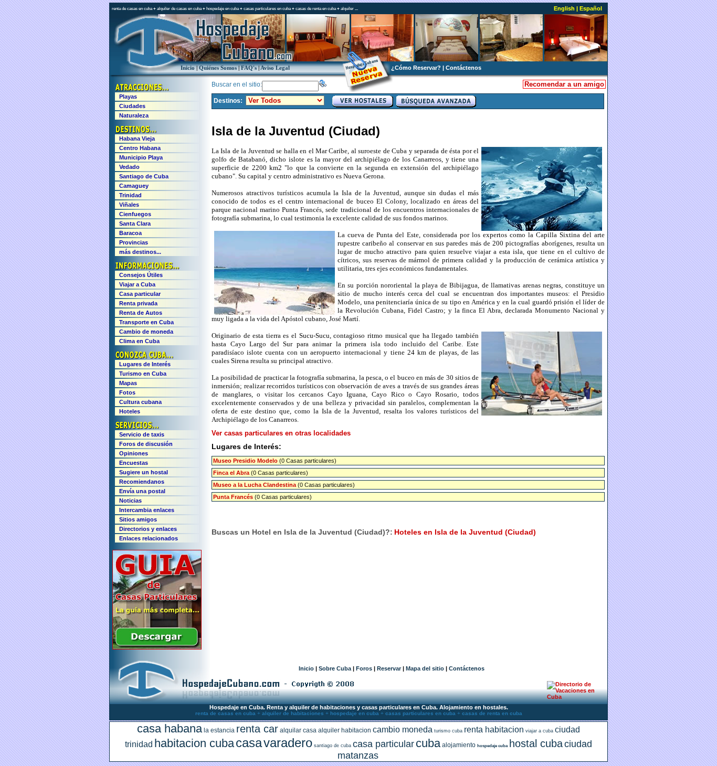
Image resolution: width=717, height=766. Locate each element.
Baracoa (130, 233)
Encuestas (133, 463)
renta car (257, 729)
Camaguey (134, 186)
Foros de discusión (146, 444)
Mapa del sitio (425, 668)
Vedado (129, 167)
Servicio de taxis (141, 434)
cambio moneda (403, 729)
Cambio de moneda (146, 331)
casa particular (383, 744)
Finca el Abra (231, 473)
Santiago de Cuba (143, 176)
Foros (364, 668)
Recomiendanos (141, 481)
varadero (287, 743)
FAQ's (249, 68)
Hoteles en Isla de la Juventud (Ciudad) (465, 532)
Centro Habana (140, 148)
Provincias (133, 242)
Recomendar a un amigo (564, 84)
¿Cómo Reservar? (416, 68)
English (564, 8)
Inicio (188, 68)
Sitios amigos (138, 519)
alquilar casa (298, 730)
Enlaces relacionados (148, 538)
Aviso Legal (275, 68)
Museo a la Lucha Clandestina (254, 485)
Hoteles (129, 411)
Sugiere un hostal (143, 472)
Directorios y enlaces (148, 529)
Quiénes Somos (218, 68)
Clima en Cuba (139, 341)
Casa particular (140, 294)
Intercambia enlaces (146, 510)
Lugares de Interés (145, 364)
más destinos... (140, 252)
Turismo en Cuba (142, 373)
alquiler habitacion (344, 730)
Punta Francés (233, 497)
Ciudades (132, 106)
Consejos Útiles (141, 275)
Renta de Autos (140, 313)
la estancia (219, 730)
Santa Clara (135, 223)
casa (249, 743)
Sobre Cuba (335, 668)
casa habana (169, 728)
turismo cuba (448, 730)
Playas (128, 96)
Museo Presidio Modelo (245, 461)
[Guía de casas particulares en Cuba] (157, 647)
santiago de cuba (332, 745)
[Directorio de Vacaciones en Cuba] (572, 697)
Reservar (389, 668)
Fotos (127, 392)
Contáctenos (463, 68)
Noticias (130, 500)
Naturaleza (134, 115)
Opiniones (133, 453)
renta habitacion (494, 729)
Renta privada (138, 303)
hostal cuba (536, 743)
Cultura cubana (140, 402)
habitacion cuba (194, 743)
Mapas (128, 383)
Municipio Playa (141, 157)
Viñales (129, 204)
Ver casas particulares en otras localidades (281, 433)
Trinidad (130, 195)
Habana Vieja (137, 138)
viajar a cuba (539, 730)
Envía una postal (142, 491)
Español (590, 8)
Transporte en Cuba (146, 322)
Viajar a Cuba (137, 284)
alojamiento (459, 745)
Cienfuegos (135, 214)
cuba (428, 743)
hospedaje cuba (492, 745)
